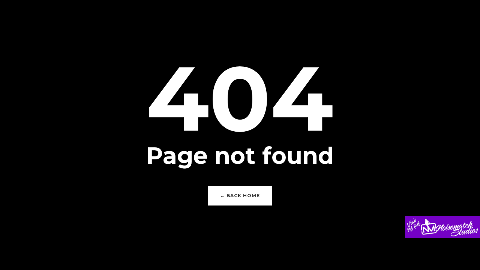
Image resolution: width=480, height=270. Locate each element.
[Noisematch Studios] (442, 232)
